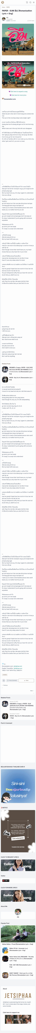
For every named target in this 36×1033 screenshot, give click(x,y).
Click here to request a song (18, 91)
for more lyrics (18, 95)
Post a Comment (13, 680)
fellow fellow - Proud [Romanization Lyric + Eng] (17, 944)
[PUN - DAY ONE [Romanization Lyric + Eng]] (5, 969)
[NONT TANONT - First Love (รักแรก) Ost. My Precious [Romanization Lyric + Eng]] (5, 977)
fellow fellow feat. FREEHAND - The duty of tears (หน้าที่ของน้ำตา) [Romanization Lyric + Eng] (22, 958)
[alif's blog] (2, 2)
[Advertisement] (18, 162)
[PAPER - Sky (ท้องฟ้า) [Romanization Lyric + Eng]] (5, 382)
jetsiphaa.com (18, 666)
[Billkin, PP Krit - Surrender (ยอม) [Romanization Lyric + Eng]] (5, 953)
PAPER (5, 674)
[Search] (30, 2)
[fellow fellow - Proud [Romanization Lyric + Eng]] (18, 942)
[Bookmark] (4, 681)
